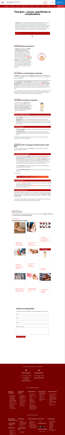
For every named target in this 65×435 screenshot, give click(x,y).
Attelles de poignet (32, 400)
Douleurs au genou (22, 404)
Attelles (31, 6)
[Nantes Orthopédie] (2, 2)
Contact (40, 421)
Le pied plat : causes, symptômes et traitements (45, 291)
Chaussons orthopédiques (13, 403)
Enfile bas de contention (52, 398)
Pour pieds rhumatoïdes (23, 402)
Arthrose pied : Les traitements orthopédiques (31, 265)
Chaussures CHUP (12, 406)
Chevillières (43, 6)
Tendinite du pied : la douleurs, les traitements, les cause (32, 244)
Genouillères (37, 6)
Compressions (49, 6)
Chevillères (30, 398)
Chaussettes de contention (53, 396)
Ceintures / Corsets (25, 6)
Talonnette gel (31, 421)
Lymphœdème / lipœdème (52, 401)
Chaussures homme (12, 396)
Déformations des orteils (52, 429)
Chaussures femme (12, 395)
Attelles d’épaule (31, 404)
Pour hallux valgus (22, 395)
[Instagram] (42, 427)
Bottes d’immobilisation (32, 406)
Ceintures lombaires (42, 392)
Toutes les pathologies (52, 421)
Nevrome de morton (52, 430)
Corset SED (40, 395)
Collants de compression (52, 397)
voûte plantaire (41, 84)
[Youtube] (40, 427)
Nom (17, 313)
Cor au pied (50, 428)
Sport (54, 6)
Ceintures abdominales (42, 393)
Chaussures (12, 6)
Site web (17, 322)
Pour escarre (21, 403)
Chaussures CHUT (12, 407)
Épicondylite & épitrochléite (33, 407)
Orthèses (17, 6)
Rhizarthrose (51, 427)
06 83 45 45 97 (45, 3)
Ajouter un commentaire (20, 326)
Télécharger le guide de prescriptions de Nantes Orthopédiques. (12, 424)
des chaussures (43, 156)
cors (20, 93)
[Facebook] (39, 427)
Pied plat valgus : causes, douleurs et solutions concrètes (19, 244)
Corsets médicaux (41, 394)
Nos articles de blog (42, 431)
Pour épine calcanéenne (23, 396)
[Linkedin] (44, 427)
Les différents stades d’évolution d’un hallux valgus (32, 290)
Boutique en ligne (60, 6)
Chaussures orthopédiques (33, 427)
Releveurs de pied (31, 405)
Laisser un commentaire (21, 336)
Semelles (6, 6)
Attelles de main (31, 399)
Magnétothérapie (41, 398)
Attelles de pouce (31, 401)
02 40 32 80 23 (45, 1)
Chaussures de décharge (13, 408)
